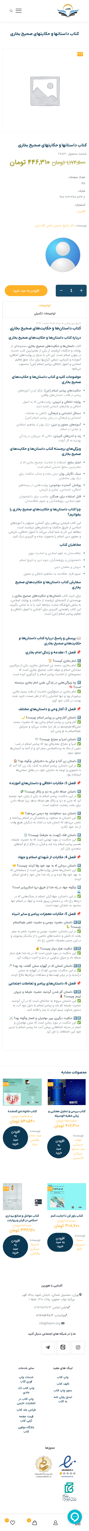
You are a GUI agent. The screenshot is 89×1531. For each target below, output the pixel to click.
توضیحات (45, 305)
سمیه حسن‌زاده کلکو (79, 1244)
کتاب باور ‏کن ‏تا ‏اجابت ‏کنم (67, 1216)
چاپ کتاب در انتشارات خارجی (26, 1401)
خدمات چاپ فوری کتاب (26, 1379)
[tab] (44, 306)
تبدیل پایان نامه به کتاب (63, 1399)
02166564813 (42, 1307)
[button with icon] (78, 1348)
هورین (81, 211)
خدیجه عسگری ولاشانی (35, 1249)
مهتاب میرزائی (78, 1142)
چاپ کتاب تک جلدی (26, 1390)
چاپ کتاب (63, 1377)
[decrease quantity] (61, 290)
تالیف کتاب (63, 1384)
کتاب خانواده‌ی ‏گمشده (22, 1111)
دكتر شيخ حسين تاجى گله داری (55, 225)
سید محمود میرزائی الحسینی (78, 1153)
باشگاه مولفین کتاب (26, 1429)
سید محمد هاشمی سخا (35, 1140)
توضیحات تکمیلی (45, 313)
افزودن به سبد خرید (26, 290)
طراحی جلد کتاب (26, 1410)
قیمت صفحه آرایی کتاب (26, 1418)
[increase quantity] (81, 290)
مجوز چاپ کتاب (63, 1390)
